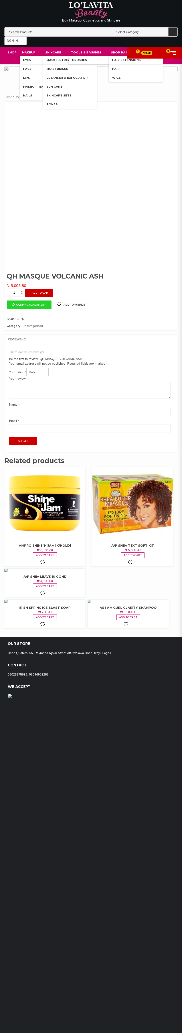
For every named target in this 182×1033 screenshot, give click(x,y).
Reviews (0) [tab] (17, 339)
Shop (12, 52)
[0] (164, 53)
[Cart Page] (135, 53)
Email (14, 420)
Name (14, 404)
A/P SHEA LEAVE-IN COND (45, 577)
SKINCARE (53, 52)
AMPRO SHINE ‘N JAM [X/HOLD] (45, 546)
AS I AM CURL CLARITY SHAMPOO (128, 608)
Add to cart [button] (45, 555)
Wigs (116, 77)
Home (8, 97)
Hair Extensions (126, 60)
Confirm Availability (31, 304)
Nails (27, 95)
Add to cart (41, 292)
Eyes (27, 60)
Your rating (17, 372)
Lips (26, 77)
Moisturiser (57, 69)
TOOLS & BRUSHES (86, 52)
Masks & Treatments (64, 60)
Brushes (79, 60)
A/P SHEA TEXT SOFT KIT (132, 546)
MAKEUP (29, 52)
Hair (116, 69)
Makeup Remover (38, 86)
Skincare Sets (58, 95)
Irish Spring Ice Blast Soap (45, 608)
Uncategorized (32, 326)
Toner (52, 104)
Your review (18, 378)
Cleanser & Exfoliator (67, 77)
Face (27, 69)
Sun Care (54, 86)
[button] (29, 304)
